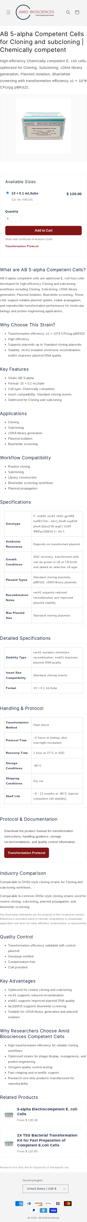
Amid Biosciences (48, 1217)
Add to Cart (43, 230)
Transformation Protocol (22, 246)
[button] (8, 12)
